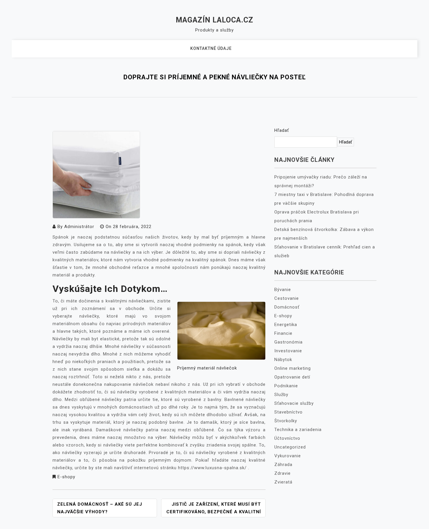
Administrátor (79, 226)
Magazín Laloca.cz (214, 20)
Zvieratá (283, 482)
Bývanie (282, 289)
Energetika (285, 324)
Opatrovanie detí (292, 377)
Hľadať (281, 130)
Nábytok (283, 359)
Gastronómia (288, 342)
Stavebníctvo (288, 412)
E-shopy (66, 476)
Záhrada (283, 464)
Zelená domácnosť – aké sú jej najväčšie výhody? (99, 508)
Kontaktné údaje (211, 48)
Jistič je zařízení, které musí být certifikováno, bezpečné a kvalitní (213, 508)
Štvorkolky (285, 420)
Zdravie (282, 473)
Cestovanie (286, 298)
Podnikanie (286, 385)
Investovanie (288, 350)
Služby (281, 394)
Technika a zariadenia (298, 429)
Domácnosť (286, 307)
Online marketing (292, 368)
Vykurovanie (287, 455)
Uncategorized (290, 447)
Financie (283, 333)
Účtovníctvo (287, 438)
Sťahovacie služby (294, 403)
